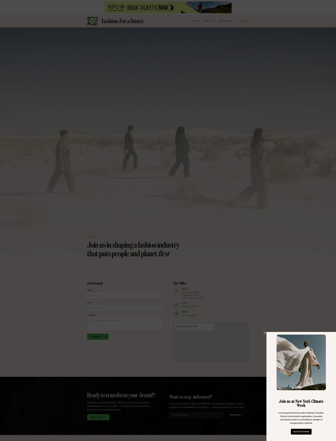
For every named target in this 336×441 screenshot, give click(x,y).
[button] (265, 333)
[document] (168, 220)
